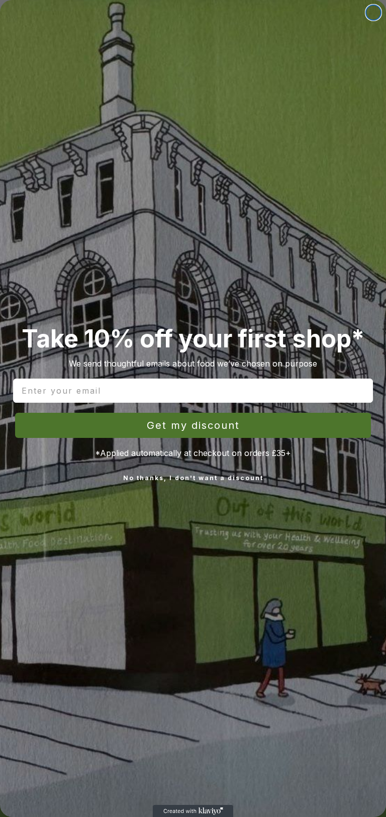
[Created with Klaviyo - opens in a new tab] (193, 811)
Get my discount (193, 425)
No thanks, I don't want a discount (193, 478)
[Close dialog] (373, 12)
